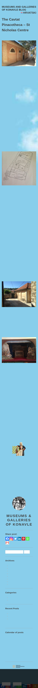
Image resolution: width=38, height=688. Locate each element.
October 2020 (14, 594)
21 (7, 667)
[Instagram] (11, 551)
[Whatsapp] (27, 551)
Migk (25, 36)
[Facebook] (7, 551)
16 (15, 664)
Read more (27, 684)
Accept (6, 684)
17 (19, 664)
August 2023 (13, 578)
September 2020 (15, 597)
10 (19, 661)
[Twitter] (15, 551)
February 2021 (14, 586)
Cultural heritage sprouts (21, 437)
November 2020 (15, 592)
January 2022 (14, 581)
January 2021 (14, 589)
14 (7, 664)
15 (11, 664)
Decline (17, 684)
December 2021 (15, 584)
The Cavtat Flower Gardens (19, 629)
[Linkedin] (19, 551)
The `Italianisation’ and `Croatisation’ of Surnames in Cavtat (20, 634)
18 (23, 664)
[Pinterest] (23, 551)
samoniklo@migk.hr (13, 504)
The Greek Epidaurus (28, 443)
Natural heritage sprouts (18, 613)
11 (23, 661)
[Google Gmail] (7, 555)
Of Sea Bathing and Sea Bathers (21, 626)
